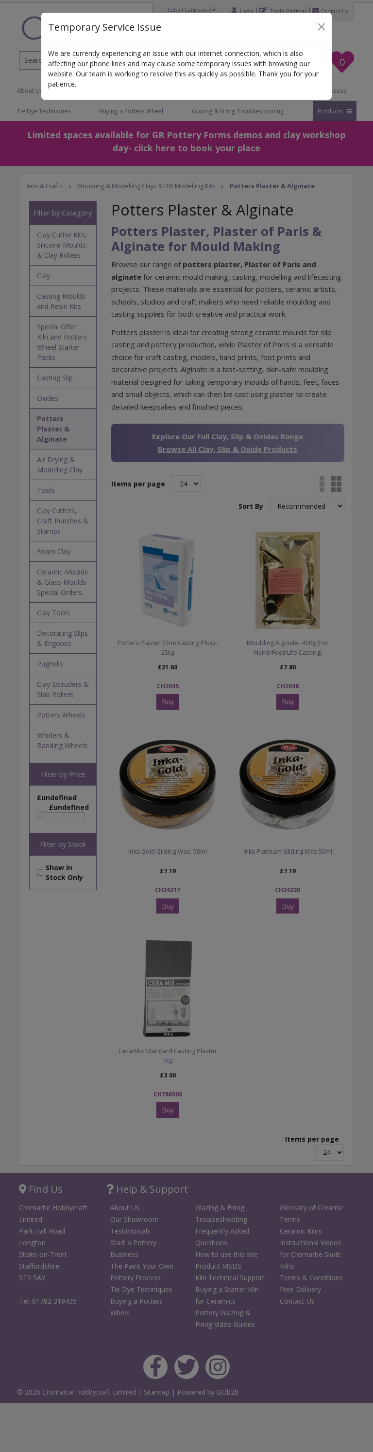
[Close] (321, 27)
